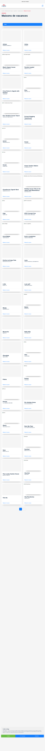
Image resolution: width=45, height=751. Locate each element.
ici (23, 732)
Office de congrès (25, 1)
